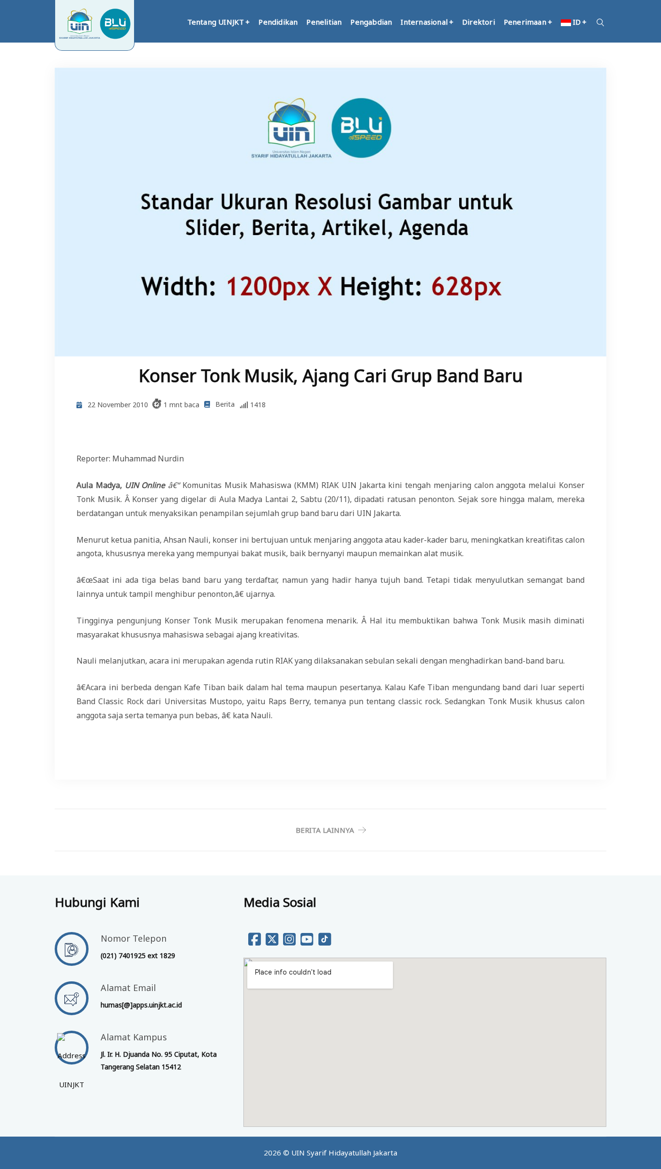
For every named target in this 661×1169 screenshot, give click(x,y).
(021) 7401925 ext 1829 (138, 955)
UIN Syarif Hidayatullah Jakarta (344, 1152)
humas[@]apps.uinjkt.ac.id (141, 1004)
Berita (225, 404)
